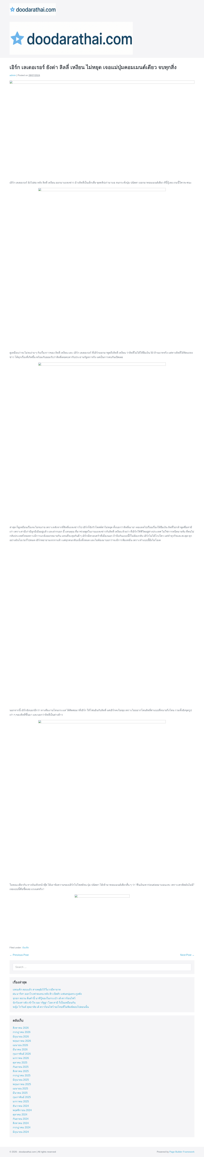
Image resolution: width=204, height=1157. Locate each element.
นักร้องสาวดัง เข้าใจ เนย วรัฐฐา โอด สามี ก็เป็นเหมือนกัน (44, 1002)
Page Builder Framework (181, 1151)
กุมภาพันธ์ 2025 (22, 1097)
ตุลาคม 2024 (20, 1114)
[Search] (188, 967)
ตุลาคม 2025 (20, 1062)
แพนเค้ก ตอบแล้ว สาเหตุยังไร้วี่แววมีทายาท (37, 989)
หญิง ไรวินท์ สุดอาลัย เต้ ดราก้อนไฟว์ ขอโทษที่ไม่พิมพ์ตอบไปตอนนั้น (51, 1007)
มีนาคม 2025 (20, 1092)
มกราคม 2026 (21, 1058)
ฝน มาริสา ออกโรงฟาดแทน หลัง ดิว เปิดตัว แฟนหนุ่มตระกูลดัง (47, 993)
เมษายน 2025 (20, 1088)
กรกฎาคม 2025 (21, 1075)
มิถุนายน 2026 (21, 1036)
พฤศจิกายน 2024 (22, 1110)
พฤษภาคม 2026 (22, 1041)
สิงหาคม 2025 (21, 1071)
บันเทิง (25, 947)
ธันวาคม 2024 (21, 1106)
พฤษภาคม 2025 (22, 1084)
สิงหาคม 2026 (21, 1027)
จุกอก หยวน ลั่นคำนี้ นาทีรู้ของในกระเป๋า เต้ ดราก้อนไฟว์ (44, 998)
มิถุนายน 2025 (21, 1079)
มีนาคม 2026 (20, 1049)
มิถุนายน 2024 (21, 1132)
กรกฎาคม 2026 (21, 1032)
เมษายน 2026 (20, 1045)
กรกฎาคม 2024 (21, 1127)
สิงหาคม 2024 (21, 1123)
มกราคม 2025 (21, 1101)
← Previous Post (19, 955)
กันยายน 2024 (21, 1118)
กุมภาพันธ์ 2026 (22, 1053)
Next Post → (187, 955)
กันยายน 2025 (21, 1066)
